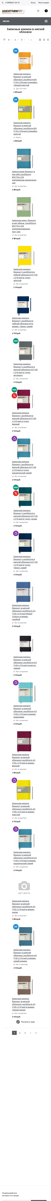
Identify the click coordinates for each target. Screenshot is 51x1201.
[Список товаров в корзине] (46, 14)
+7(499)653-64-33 (12, 3)
